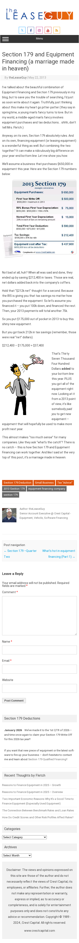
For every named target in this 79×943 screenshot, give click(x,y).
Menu (39, 38)
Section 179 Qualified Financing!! (47, 759)
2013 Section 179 (14, 488)
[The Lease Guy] (39, 21)
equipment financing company (46, 488)
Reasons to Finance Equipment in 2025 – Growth (31, 785)
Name (7, 641)
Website (7, 680)
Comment (10, 592)
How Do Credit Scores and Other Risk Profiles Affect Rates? (37, 817)
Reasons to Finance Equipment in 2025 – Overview (32, 792)
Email (7, 660)
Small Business (44, 482)
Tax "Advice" (64, 482)
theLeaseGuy (18, 77)
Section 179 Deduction (17, 482)
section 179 (11, 494)
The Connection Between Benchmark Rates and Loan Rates (38, 810)
